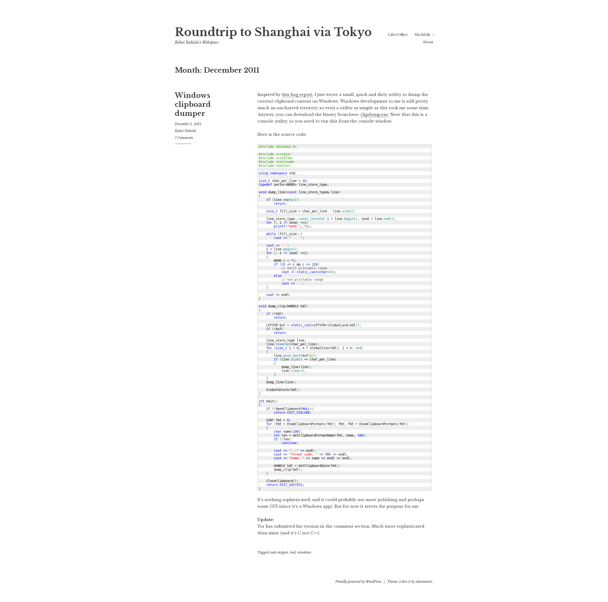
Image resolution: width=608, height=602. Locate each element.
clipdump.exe (374, 114)
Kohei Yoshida (185, 131)
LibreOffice (398, 35)
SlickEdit (422, 35)
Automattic (423, 581)
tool (292, 552)
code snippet (279, 552)
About (428, 42)
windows (304, 552)
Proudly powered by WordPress (358, 581)
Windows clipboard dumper (193, 104)
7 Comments (184, 138)
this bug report (297, 94)
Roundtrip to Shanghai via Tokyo (273, 32)
